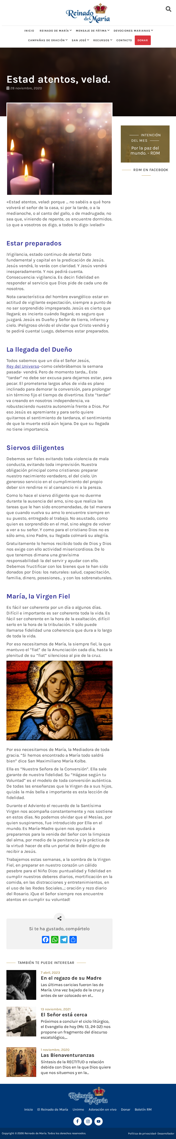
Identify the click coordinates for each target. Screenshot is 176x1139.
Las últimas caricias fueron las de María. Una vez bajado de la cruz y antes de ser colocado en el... (72, 990)
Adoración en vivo (102, 1109)
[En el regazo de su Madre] (21, 985)
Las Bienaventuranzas (67, 1055)
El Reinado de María (52, 1109)
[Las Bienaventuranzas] (21, 1062)
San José (79, 40)
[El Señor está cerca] (21, 1021)
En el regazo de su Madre (71, 978)
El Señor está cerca (64, 1015)
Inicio (29, 30)
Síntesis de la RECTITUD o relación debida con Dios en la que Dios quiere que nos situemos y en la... (76, 1067)
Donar (143, 40)
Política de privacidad (142, 1133)
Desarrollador (165, 1133)
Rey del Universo (22, 366)
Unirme (78, 1109)
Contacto (124, 40)
